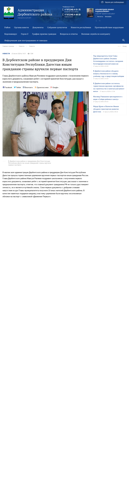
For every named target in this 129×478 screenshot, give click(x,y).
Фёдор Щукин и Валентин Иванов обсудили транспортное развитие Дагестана (106, 109)
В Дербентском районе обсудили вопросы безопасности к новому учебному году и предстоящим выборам (108, 73)
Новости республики (81, 27)
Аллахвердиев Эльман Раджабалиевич (104, 10)
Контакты (100, 16)
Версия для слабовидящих (114, 2)
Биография (108, 16)
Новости (21, 46)
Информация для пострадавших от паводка (25, 40)
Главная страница (8, 46)
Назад (124, 46)
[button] (86, 94)
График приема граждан (44, 34)
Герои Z (24, 34)
